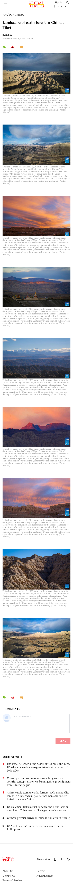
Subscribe (62, 6)
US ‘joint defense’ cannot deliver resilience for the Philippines (35, 827)
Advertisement (44, 875)
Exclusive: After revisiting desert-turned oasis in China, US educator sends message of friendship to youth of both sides (38, 767)
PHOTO (7, 14)
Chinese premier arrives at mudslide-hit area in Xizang (38, 817)
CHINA (19, 14)
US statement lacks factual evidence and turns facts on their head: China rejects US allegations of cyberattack (38, 808)
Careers (40, 871)
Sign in (58, 2)
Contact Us (9, 875)
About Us (8, 871)
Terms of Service (12, 880)
